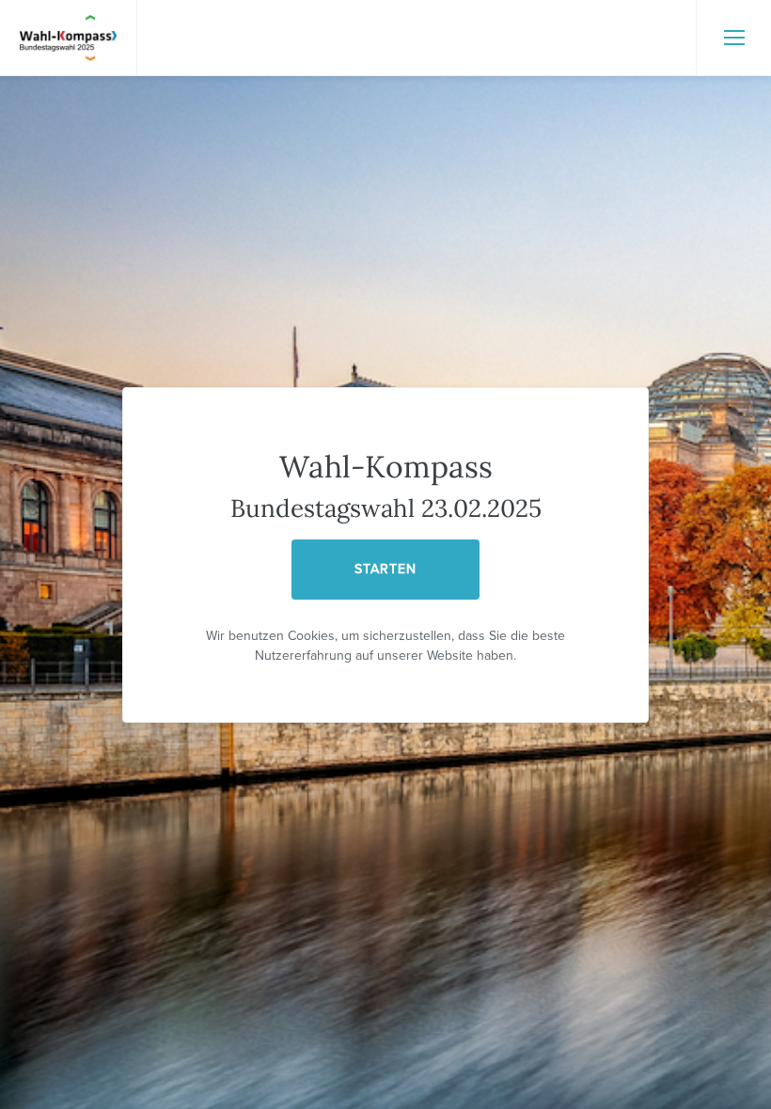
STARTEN (385, 569)
